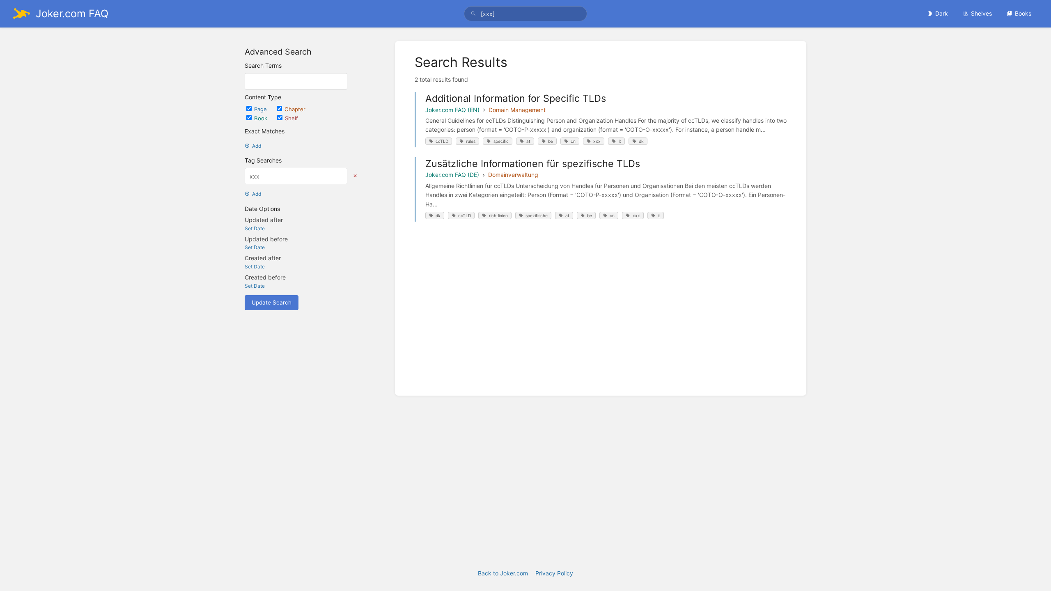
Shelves (981, 13)
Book (261, 118)
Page (261, 109)
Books (1023, 13)
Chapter (295, 109)
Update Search (271, 302)
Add (256, 146)
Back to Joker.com (503, 573)
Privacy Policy (554, 573)
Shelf (291, 118)
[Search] (473, 13)
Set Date (255, 228)
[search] (525, 13)
